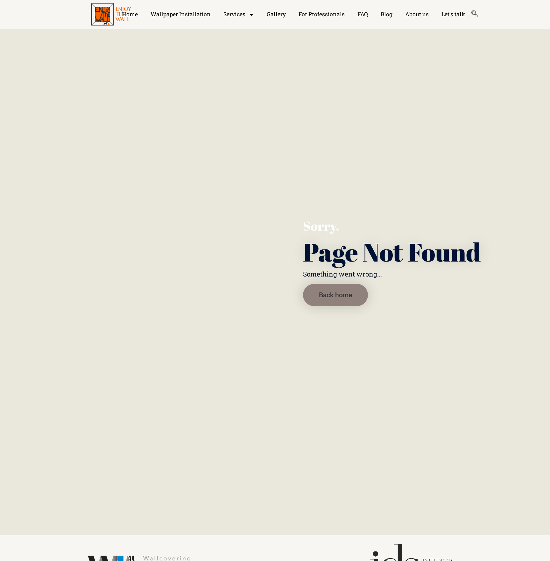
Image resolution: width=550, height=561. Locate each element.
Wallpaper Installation (181, 14)
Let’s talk (453, 14)
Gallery (276, 14)
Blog (386, 14)
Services (234, 14)
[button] (335, 295)
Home (130, 14)
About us (417, 14)
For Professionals (322, 14)
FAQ (362, 14)
